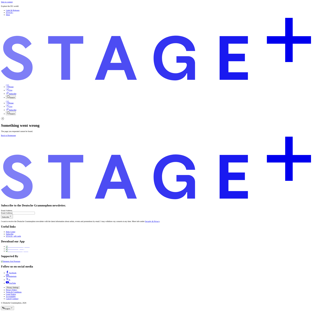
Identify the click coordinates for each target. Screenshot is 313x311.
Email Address (6, 211)
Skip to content (7, 2)
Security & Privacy (152, 221)
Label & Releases (12, 10)
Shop (8, 15)
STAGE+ (9, 13)
